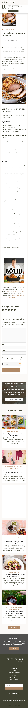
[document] (14, 354)
